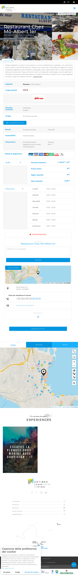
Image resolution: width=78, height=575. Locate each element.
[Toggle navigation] (75, 8)
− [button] (74, 365)
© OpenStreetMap (66, 407)
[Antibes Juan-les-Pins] (39, 483)
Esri (56, 407)
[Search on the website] (64, 2)
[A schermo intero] (74, 351)
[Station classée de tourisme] (56, 572)
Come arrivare (13, 268)
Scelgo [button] (17, 572)
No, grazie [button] (6, 572)
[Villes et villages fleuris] (67, 572)
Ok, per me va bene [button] (32, 572)
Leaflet (52, 407)
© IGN (59, 407)
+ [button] (74, 362)
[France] (45, 572)
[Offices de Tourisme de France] (52, 572)
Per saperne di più (8, 568)
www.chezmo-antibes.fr (25, 305)
